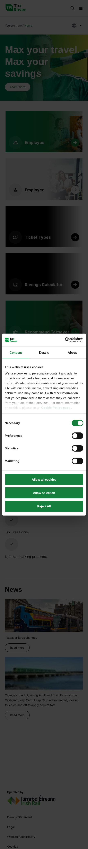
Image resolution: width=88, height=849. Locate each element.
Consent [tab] (16, 352)
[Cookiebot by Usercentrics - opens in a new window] (65, 340)
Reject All (44, 506)
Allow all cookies (44, 479)
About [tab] (72, 352)
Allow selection (44, 493)
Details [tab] (44, 352)
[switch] (77, 435)
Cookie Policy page (55, 407)
